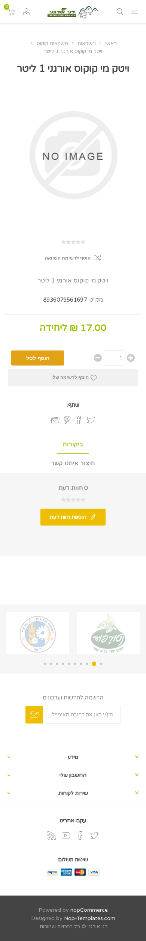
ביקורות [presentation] (73, 444)
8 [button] (57, 664)
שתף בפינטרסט (67, 420)
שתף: (73, 405)
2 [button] (94, 664)
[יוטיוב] (66, 835)
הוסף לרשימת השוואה (68, 258)
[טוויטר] (94, 835)
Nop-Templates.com (89, 918)
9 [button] (51, 664)
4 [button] (81, 664)
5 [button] (75, 664)
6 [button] (69, 664)
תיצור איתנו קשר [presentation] (73, 463)
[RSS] (52, 835)
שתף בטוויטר (91, 420)
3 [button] (87, 664)
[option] (108, 633)
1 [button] (101, 664)
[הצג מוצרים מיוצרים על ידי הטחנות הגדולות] (37, 633)
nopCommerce (89, 910)
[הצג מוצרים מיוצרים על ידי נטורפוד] (108, 633)
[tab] (73, 444)
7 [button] (63, 664)
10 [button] (45, 664)
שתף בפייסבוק (79, 420)
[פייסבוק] (80, 835)
